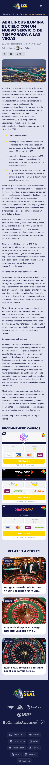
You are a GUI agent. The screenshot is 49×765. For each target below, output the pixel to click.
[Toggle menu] (3, 6)
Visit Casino (24, 461)
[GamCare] (34, 707)
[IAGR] (10, 707)
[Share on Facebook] (11, 54)
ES (41, 6)
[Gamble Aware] (20, 722)
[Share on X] (4, 54)
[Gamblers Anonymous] (20, 707)
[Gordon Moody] (24, 715)
